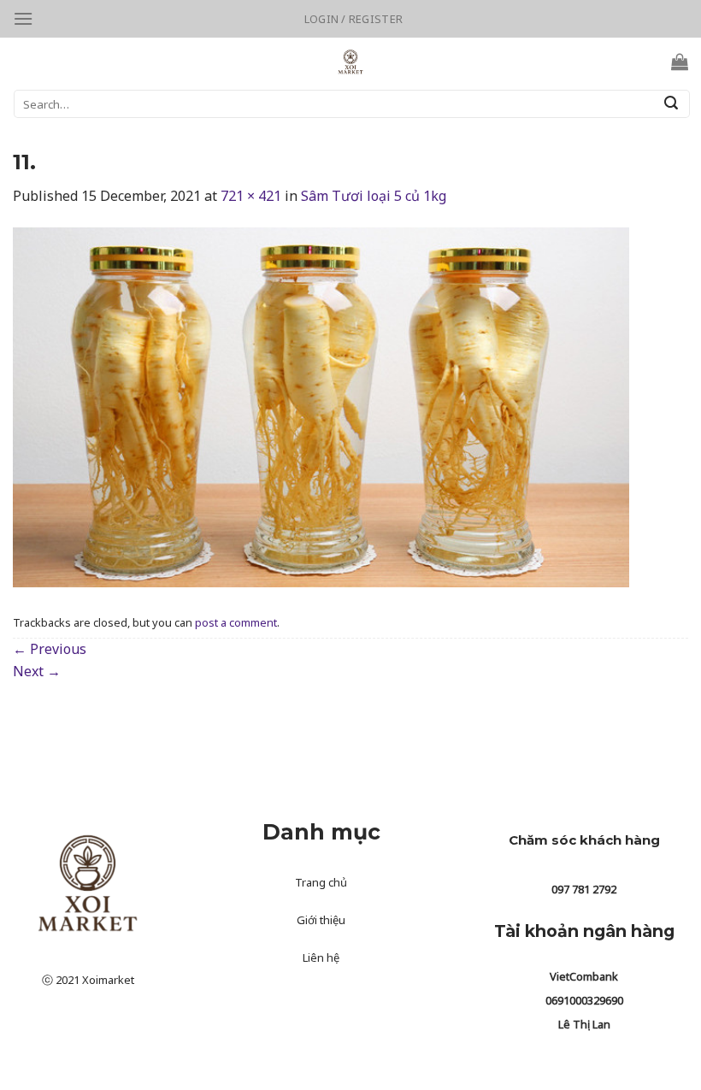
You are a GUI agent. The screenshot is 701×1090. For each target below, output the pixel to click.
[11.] (321, 406)
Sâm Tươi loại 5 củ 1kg (373, 195)
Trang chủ (321, 882)
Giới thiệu (321, 920)
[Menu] (23, 18)
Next (37, 671)
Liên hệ (321, 957)
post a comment (236, 622)
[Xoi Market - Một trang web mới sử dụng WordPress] (351, 61)
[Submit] (671, 104)
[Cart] (679, 61)
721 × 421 (251, 195)
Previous (49, 648)
